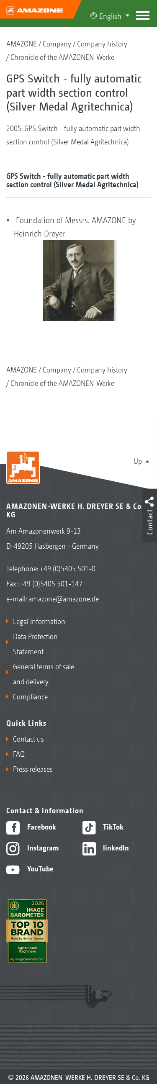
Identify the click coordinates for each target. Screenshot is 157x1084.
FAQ (19, 753)
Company (57, 43)
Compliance (30, 696)
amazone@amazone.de (63, 598)
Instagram (42, 847)
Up (138, 460)
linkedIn (115, 847)
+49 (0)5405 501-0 (67, 568)
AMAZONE (21, 43)
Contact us (28, 738)
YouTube (40, 868)
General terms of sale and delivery (43, 673)
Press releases (33, 768)
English (110, 15)
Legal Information (39, 620)
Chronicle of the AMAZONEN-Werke (62, 56)
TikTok (112, 826)
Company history (102, 43)
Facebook (41, 826)
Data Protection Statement (35, 643)
